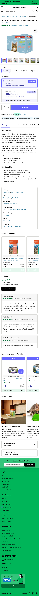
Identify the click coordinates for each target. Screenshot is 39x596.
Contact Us (5, 481)
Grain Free (6, 203)
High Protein (13, 203)
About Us (4, 501)
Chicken (5, 198)
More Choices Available (13, 376)
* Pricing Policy (6, 550)
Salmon (21, 198)
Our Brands (5, 510)
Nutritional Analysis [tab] (29, 125)
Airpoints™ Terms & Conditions (11, 547)
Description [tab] (6, 125)
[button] (2, 7)
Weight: (3, 67)
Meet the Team (6, 504)
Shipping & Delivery (7, 478)
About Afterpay (6, 522)
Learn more (4, 3)
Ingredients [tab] (16, 125)
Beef (16, 198)
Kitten (4, 192)
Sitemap (24, 593)
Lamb (9, 198)
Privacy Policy (5, 530)
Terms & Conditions (7, 533)
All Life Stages (19, 192)
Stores (3, 498)
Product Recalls (6, 490)
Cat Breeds (4, 487)
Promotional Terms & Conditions (11, 539)
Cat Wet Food (17, 226)
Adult (8, 192)
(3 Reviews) (14, 26)
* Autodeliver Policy (7, 536)
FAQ (2, 475)
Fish (13, 198)
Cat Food (9, 226)
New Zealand (6, 215)
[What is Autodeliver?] (14, 91)
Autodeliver (5, 513)
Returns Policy (6, 542)
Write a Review (23, 26)
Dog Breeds (5, 484)
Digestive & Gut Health (9, 209)
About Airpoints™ (7, 519)
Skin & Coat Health (22, 209)
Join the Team (7, 507)
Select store (34, 3)
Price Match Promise (8, 545)
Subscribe (30, 465)
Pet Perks (4, 516)
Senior (13, 192)
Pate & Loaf (6, 221)
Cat (4, 226)
